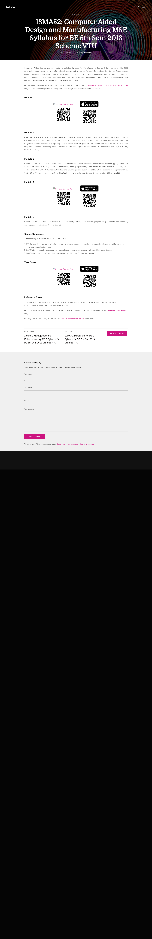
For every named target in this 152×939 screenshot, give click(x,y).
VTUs (56, 71)
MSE (80, 15)
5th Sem (74, 15)
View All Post (117, 333)
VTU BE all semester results (72, 319)
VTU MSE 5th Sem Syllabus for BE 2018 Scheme (107, 85)
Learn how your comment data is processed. (76, 444)
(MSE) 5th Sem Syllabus (118, 310)
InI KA (10, 7)
